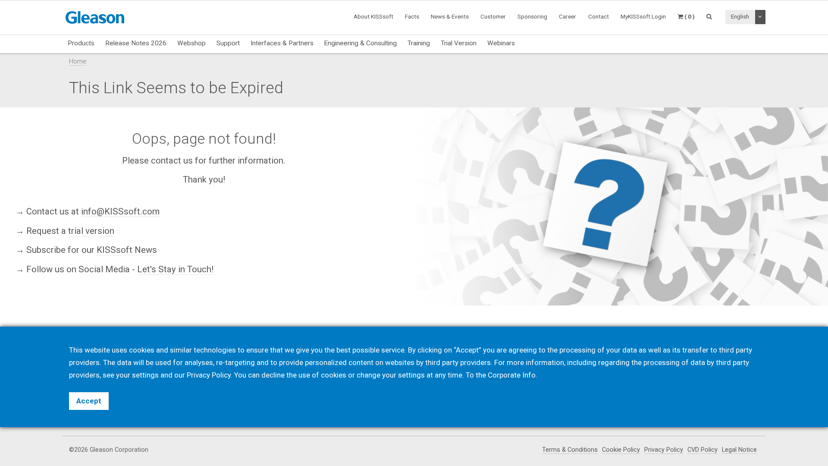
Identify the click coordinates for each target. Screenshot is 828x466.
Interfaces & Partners (282, 43)
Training (419, 43)
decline (273, 375)
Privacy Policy (663, 449)
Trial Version (459, 43)
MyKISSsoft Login (643, 16)
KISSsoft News (127, 250)
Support (228, 43)
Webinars (501, 43)
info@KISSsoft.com (120, 211)
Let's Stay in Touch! (175, 269)
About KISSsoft (373, 16)
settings (411, 375)
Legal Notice (739, 449)
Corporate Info (512, 375)
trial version (91, 230)
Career (567, 16)
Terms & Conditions (570, 449)
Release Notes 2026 (135, 43)
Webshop (191, 43)
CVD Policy (702, 449)
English (740, 16)
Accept (88, 401)
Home (78, 61)
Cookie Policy (621, 449)
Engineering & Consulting (360, 43)
